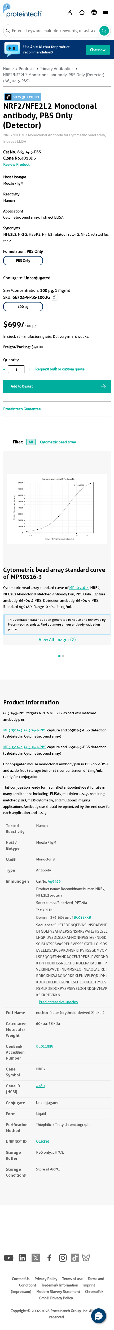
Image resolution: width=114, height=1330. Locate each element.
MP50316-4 (13, 747)
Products (26, 68)
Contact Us (20, 1279)
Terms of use (72, 1279)
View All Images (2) (57, 639)
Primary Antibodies (56, 68)
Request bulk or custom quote (60, 369)
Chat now (98, 50)
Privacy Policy (45, 1279)
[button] (98, 1315)
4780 (40, 1086)
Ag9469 (54, 881)
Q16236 (42, 1141)
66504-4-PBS (35, 730)
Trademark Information (59, 1285)
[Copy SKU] (54, 297)
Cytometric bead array (58, 442)
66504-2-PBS (35, 747)
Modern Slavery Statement (58, 1291)
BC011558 (82, 917)
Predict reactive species (58, 1002)
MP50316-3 (79, 587)
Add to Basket (22, 386)
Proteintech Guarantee (22, 409)
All (31, 442)
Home (8, 68)
